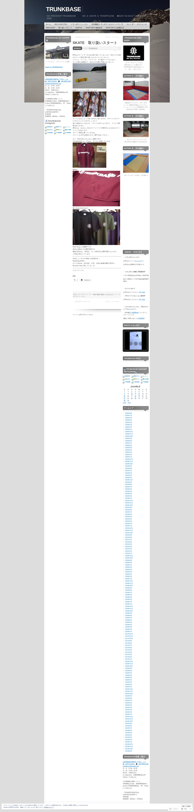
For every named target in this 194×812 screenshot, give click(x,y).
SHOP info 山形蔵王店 (115, 28)
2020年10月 (129, 558)
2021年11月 (129, 530)
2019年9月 (128, 588)
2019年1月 (128, 604)
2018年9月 (128, 613)
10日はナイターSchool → (113, 37)
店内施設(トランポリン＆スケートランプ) (107, 24)
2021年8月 (128, 537)
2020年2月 (128, 576)
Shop (102, 294)
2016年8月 (128, 671)
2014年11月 (129, 719)
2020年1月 (128, 579)
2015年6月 (77, 48)
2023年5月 (128, 491)
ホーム (48, 24)
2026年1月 (128, 429)
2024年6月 (128, 473)
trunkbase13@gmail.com (53, 83)
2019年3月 (128, 599)
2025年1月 (128, 457)
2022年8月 (128, 510)
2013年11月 (129, 746)
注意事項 (141, 318)
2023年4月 (128, 493)
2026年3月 (128, 425)
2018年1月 (128, 631)
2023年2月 (128, 496)
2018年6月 (128, 620)
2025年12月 (129, 431)
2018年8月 (128, 615)
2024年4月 (128, 477)
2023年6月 (128, 489)
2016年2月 (128, 684)
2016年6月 (128, 675)
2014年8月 (128, 726)
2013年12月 (129, 744)
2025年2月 (128, 454)
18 (135, 396)
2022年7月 (128, 512)
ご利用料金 (134, 312)
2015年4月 (128, 707)
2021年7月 (128, 539)
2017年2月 (128, 657)
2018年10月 (129, 611)
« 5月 (124, 402)
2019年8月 (128, 590)
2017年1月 (128, 659)
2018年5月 (128, 622)
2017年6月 (128, 648)
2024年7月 (128, 470)
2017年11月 (129, 636)
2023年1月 (128, 498)
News (98, 294)
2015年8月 (128, 698)
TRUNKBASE (92, 48)
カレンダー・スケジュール (137, 24)
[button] (131, 344)
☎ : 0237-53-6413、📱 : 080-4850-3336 (58, 81)
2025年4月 (128, 450)
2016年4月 (128, 680)
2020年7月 (128, 565)
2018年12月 (129, 606)
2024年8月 (128, 468)
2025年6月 (128, 445)
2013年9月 (128, 751)
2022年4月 (128, 519)
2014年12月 (129, 716)
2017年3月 (128, 654)
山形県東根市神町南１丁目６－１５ (56, 79)
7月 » (129, 402)
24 (132, 398)
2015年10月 (129, 693)
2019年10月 (129, 585)
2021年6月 (128, 542)
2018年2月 (128, 629)
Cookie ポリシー (49, 807)
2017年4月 (128, 652)
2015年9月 (128, 696)
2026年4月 (128, 422)
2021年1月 (128, 553)
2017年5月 (128, 650)
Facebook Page (132, 358)
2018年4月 (128, 625)
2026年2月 (128, 427)
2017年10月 (129, 638)
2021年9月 (128, 535)
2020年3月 (128, 574)
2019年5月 (128, 595)
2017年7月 (128, 645)
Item (94, 294)
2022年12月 (129, 500)
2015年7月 (128, 700)
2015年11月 (129, 691)
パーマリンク (109, 294)
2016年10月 (129, 666)
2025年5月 (128, 447)
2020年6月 (128, 567)
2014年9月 (128, 723)
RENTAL (79, 28)
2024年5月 (128, 475)
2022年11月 (129, 503)
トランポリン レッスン (79, 24)
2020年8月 (128, 562)
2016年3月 (128, 682)
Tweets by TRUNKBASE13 (54, 67)
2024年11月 (129, 461)
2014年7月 (128, 728)
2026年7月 (128, 415)
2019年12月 (129, 581)
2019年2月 (128, 602)
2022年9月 (128, 507)
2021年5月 (128, 544)
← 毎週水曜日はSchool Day (81, 37)
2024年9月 (128, 466)
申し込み (142, 292)
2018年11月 (129, 608)
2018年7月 (128, 618)
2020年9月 (128, 560)
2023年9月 (128, 482)
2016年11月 (129, 664)
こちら (138, 261)
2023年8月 (128, 484)
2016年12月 (129, 661)
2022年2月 (128, 523)
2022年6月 (128, 514)
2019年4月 (128, 597)
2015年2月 (128, 712)
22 (124, 398)
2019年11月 (129, 583)
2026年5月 (128, 420)
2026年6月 (128, 418)
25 (135, 398)
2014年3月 (128, 737)
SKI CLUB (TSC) (60, 24)
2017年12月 (129, 634)
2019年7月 (128, 592)
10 (132, 394)
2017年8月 (128, 643)
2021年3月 (128, 549)
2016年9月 (128, 668)
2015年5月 (128, 705)
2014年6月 (128, 730)
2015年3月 (128, 710)
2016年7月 (128, 673)
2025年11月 (129, 434)
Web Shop (50, 28)
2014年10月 (129, 721)
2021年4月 (128, 546)
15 (124, 396)
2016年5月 (128, 677)
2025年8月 (128, 441)
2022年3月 (128, 521)
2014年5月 (128, 733)
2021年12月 (129, 528)
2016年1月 (128, 687)
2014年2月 (128, 739)
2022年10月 (129, 505)
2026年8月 (128, 413)
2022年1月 (128, 526)
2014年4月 (128, 735)
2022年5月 (128, 516)
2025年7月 (128, 443)
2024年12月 (129, 459)
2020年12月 (129, 556)
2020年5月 (128, 569)
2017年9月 (128, 641)
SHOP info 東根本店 (94, 28)
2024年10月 (129, 464)
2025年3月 (128, 452)
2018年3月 (128, 627)
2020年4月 (128, 572)
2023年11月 (129, 480)
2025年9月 (128, 438)
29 (124, 400)
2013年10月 (129, 749)
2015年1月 (128, 714)
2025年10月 (129, 436)
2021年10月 (129, 533)
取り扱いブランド (65, 28)
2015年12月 (129, 689)
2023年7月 (128, 487)
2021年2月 (128, 551)
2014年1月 (128, 742)
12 (139, 394)
